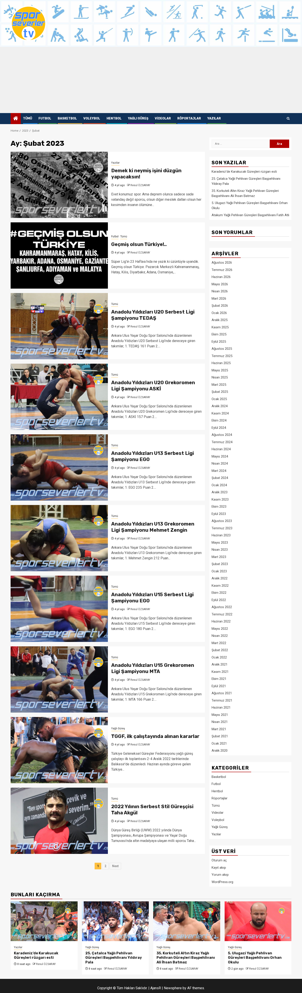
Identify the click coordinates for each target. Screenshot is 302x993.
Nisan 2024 (220, 463)
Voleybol (91, 118)
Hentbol (114, 118)
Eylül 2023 (219, 514)
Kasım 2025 (220, 327)
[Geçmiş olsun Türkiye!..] (59, 255)
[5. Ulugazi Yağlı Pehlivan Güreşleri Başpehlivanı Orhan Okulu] (258, 921)
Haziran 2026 (221, 277)
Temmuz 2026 (222, 270)
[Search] (288, 118)
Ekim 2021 (219, 679)
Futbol (44, 118)
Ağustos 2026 (222, 263)
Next (115, 866)
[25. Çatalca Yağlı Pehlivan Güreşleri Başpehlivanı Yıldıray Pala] (115, 921)
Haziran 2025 (221, 363)
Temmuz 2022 (222, 614)
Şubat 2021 (220, 736)
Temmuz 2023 (222, 528)
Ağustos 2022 (222, 607)
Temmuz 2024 (222, 442)
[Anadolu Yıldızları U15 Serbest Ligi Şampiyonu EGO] (59, 609)
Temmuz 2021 (222, 700)
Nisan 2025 (220, 377)
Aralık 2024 (219, 406)
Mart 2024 (219, 471)
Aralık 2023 (219, 492)
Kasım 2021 (220, 672)
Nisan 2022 (220, 636)
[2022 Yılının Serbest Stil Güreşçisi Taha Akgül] (59, 821)
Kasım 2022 (220, 586)
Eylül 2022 (219, 600)
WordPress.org (222, 882)
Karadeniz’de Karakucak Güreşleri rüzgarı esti (244, 172)
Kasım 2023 (220, 499)
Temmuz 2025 (222, 356)
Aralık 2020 (219, 751)
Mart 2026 (219, 299)
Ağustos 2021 (222, 693)
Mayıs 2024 (220, 456)
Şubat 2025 (220, 392)
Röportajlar (189, 118)
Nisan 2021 (220, 722)
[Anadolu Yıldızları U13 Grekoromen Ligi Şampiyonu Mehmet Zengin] (59, 538)
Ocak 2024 (219, 485)
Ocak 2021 (219, 743)
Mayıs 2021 (220, 715)
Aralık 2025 (219, 320)
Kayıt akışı (219, 868)
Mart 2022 (219, 643)
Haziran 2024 (221, 449)
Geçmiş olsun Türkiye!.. (139, 244)
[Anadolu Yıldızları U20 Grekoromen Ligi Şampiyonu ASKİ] (59, 397)
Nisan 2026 (220, 291)
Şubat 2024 (220, 478)
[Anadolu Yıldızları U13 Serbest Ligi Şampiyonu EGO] (59, 467)
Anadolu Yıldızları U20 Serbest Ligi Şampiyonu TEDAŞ (153, 315)
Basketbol (67, 118)
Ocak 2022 (219, 657)
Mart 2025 (219, 385)
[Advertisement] (151, 80)
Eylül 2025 (219, 342)
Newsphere (173, 988)
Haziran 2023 (221, 535)
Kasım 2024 (220, 413)
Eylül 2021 (219, 686)
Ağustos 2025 (222, 349)
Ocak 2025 (219, 399)
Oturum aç (219, 860)
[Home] (15, 119)
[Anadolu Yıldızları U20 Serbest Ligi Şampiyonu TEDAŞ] (59, 326)
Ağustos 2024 (222, 435)
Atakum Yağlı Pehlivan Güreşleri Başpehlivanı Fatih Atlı (250, 215)
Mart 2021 (219, 729)
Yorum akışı (220, 875)
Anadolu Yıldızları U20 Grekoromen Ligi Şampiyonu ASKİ (153, 386)
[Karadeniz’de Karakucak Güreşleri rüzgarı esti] (44, 921)
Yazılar (214, 118)
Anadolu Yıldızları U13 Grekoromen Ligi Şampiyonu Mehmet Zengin (152, 527)
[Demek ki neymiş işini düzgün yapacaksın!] (59, 185)
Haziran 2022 (221, 621)
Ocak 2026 (219, 313)
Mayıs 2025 (220, 370)
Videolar (163, 118)
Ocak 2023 (219, 571)
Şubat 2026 (220, 306)
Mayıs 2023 (220, 543)
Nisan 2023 (220, 550)
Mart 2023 (219, 557)
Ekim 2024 (219, 420)
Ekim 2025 (219, 334)
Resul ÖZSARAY (140, 185)
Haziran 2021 (221, 707)
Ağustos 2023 (222, 521)
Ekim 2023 (219, 507)
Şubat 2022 (220, 650)
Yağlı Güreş (138, 118)
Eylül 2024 (219, 428)
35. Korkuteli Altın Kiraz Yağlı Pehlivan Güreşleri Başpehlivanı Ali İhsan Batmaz (186, 958)
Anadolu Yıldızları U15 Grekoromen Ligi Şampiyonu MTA (152, 668)
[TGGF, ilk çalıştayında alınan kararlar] (59, 750)
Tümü (27, 118)
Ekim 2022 (219, 593)
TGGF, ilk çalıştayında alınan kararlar (155, 736)
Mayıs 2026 (220, 284)
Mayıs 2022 (220, 629)
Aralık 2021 (219, 664)
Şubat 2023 (220, 564)
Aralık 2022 (219, 578)
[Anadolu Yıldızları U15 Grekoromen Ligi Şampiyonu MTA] (59, 679)
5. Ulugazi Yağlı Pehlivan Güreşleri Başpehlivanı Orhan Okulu (255, 958)
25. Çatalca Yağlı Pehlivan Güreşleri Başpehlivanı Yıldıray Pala (113, 958)
